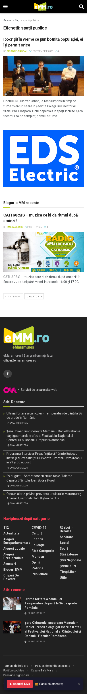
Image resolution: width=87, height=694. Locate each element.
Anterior (14, 296)
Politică (37, 568)
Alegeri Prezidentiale (13, 556)
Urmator (33, 296)
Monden (38, 556)
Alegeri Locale (14, 548)
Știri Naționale (70, 560)
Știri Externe (69, 554)
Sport (64, 548)
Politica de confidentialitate (52, 665)
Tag (17, 20)
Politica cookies (13, 670)
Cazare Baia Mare (42, 670)
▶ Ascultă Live (20, 684)
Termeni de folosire (15, 665)
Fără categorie (43, 551)
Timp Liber (68, 572)
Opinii (36, 562)
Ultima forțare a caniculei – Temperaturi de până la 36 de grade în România (52, 603)
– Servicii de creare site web (37, 389)
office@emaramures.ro (19, 360)
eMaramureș (15, 227)
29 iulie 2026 (34, 227)
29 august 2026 (19, 423)
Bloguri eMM (13, 569)
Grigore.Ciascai (17, 51)
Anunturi (9, 564)
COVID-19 (39, 527)
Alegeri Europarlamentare (16, 541)
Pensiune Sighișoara (16, 675)
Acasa (7, 20)
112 (6, 527)
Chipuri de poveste (11, 577)
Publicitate (40, 574)
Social (64, 543)
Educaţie (38, 545)
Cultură (37, 533)
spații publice (31, 20)
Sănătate (66, 537)
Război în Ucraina (66, 529)
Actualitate (11, 533)
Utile (63, 577)
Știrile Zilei (68, 566)
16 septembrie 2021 (42, 51)
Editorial (38, 539)
